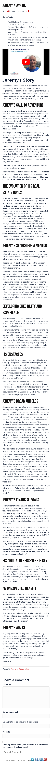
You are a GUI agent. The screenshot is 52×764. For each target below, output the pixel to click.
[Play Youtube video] (26, 62)
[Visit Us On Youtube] (45, 759)
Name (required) (10, 712)
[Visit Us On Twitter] (33, 759)
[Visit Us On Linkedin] (41, 759)
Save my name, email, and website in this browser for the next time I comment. (25, 746)
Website (6, 732)
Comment (7, 685)
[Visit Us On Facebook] (37, 759)
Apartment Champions (20, 669)
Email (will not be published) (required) (20, 722)
